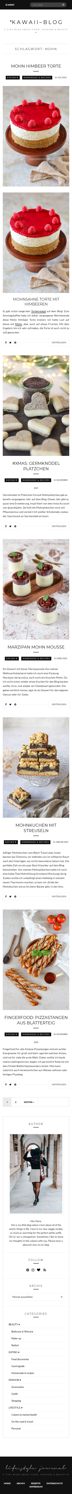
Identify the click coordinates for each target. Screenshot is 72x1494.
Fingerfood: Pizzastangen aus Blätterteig (36, 1020)
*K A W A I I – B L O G (36, 22)
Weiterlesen (59, 342)
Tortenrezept (38, 311)
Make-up (16, 1338)
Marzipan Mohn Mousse (36, 647)
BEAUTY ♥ (14, 1324)
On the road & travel (22, 1421)
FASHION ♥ (15, 1380)
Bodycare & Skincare (22, 1331)
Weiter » (29, 1102)
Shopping (16, 1400)
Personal (16, 1428)
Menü (10, 4)
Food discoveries (20, 1359)
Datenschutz (55, 1483)
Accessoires (17, 1387)
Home (7, 1483)
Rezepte (35, 1483)
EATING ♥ (12, 78)
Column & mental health (24, 1414)
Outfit (14, 1394)
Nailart (15, 1345)
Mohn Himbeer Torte (36, 66)
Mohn (18, 324)
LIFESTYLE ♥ (16, 1407)
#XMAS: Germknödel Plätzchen (36, 466)
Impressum (36, 1486)
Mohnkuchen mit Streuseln (36, 827)
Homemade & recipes (37, 78)
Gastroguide (18, 1366)
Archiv (21, 1483)
